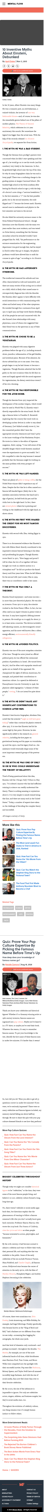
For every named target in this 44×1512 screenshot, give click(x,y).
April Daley (10, 61)
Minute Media (17, 1510)
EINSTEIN (29, 914)
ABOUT (4, 1489)
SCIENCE (19, 908)
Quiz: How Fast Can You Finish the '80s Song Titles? (22, 1151)
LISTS (20, 914)
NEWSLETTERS (7, 1493)
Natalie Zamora (12, 964)
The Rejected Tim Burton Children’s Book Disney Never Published (20, 1446)
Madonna (36, 1367)
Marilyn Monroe (9, 1273)
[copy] (17, 66)
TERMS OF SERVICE (33, 1496)
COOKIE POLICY (7, 1496)
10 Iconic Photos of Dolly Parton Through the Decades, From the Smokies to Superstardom (23, 1429)
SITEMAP (30, 1500)
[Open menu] (3, 3)
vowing (12, 691)
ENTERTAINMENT (9, 914)
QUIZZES (15, 1470)
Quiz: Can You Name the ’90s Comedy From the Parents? (21, 1143)
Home (5, 1470)
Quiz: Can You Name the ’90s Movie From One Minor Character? (20, 1158)
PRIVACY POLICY (32, 1493)
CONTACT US (31, 1489)
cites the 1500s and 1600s (12, 1230)
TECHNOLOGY (8, 908)
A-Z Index (5, 1503)
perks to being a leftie (26, 479)
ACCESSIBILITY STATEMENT (11, 1500)
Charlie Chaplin (24, 1262)
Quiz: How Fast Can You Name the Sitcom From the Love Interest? (20, 1136)
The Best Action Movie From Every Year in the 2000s (22, 1453)
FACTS (6, 920)
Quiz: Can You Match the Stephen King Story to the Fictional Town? (22, 1460)
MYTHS (27, 908)
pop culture (18, 1021)
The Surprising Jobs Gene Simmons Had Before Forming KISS (22, 1439)
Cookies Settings (32, 1503)
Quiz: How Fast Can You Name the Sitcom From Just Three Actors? (20, 1165)
